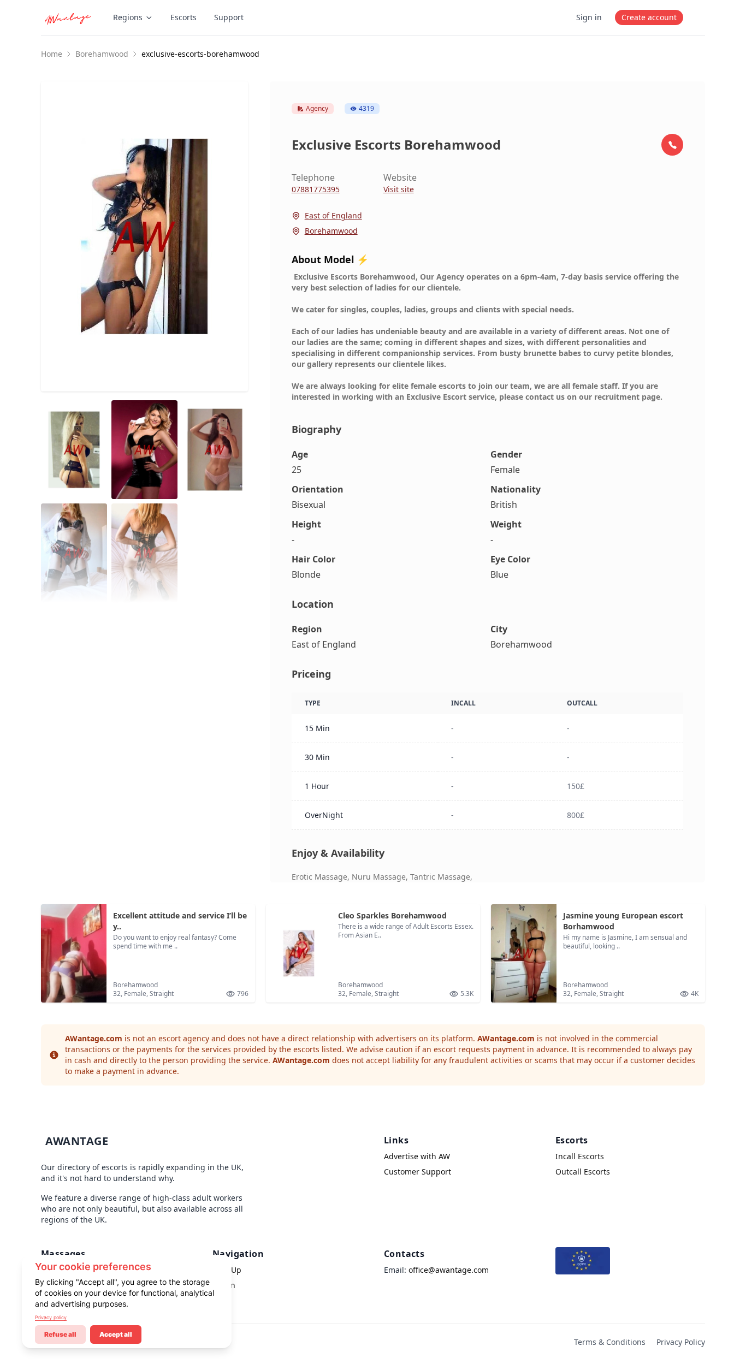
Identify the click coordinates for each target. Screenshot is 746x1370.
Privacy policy (51, 1317)
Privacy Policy (680, 1342)
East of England (333, 215)
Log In (223, 1285)
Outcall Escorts (582, 1171)
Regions (128, 17)
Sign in (589, 17)
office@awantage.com (448, 1270)
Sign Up (226, 1270)
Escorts (183, 17)
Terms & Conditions (610, 1342)
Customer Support (417, 1171)
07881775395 (316, 189)
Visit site (398, 189)
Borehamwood (101, 54)
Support (229, 17)
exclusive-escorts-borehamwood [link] (200, 54)
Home (51, 54)
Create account (649, 17)
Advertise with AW (417, 1156)
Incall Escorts (579, 1156)
